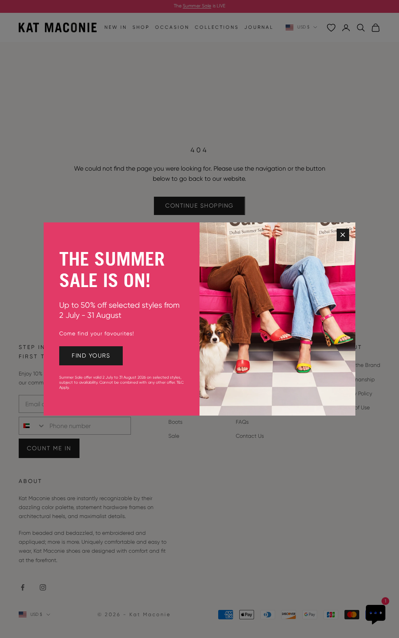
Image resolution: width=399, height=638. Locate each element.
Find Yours (91, 355)
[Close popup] (343, 235)
